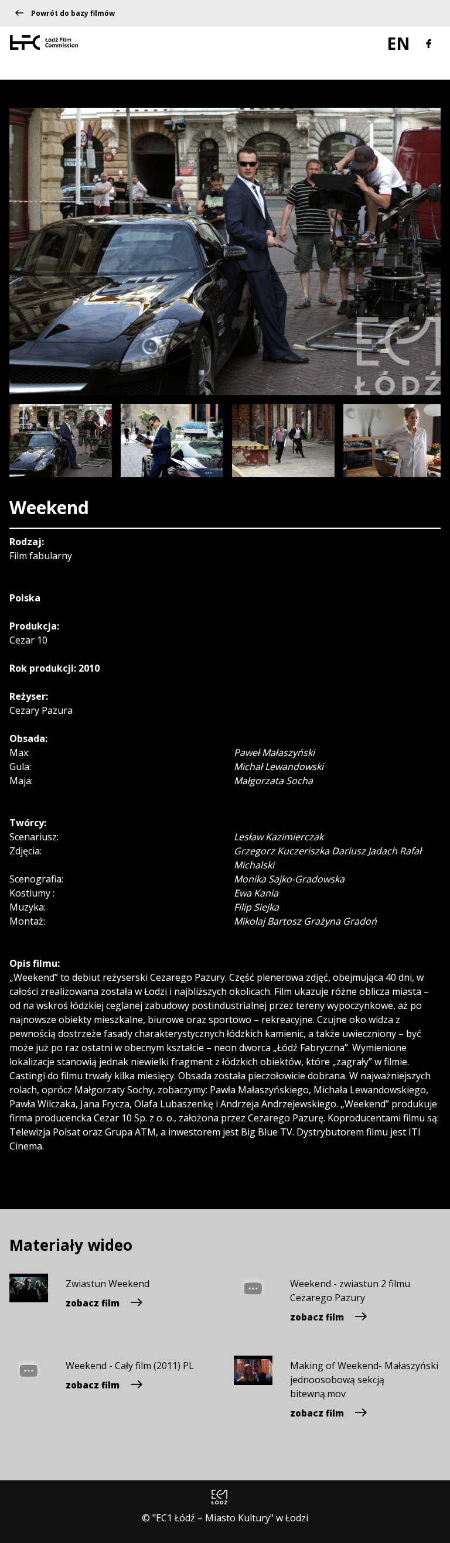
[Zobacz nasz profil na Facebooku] (428, 42)
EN (400, 43)
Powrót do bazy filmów (73, 13)
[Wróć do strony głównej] (44, 41)
